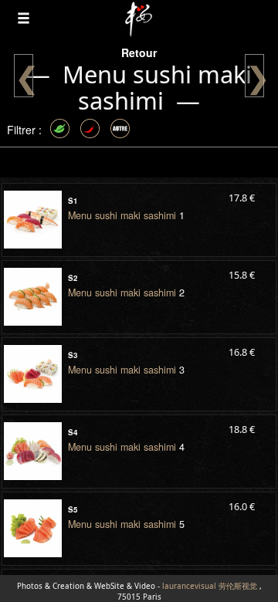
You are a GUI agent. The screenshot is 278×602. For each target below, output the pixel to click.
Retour (139, 52)
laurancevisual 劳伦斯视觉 (209, 586)
